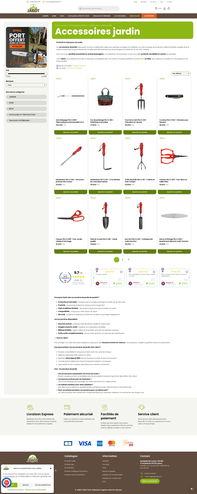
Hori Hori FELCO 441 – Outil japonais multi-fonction (139, 240)
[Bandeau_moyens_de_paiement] (98, 443)
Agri (11, 103)
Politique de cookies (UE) (111, 478)
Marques (144, 2)
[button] (51, 468)
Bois (11, 109)
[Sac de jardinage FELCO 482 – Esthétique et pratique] (105, 97)
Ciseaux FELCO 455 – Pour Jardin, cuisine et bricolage (69, 240)
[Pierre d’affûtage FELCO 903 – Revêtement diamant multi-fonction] (174, 216)
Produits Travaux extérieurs (75, 475)
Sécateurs (71, 68)
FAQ (161, 2)
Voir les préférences (43, 485)
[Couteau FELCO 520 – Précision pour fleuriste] (174, 97)
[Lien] (164, 8)
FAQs (104, 468)
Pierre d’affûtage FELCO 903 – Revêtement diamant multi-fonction (173, 240)
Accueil (57, 25)
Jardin (12, 97)
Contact (169, 2)
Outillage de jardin (79, 66)
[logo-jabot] (33, 8)
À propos (153, 2)
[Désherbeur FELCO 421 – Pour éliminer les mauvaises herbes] (105, 156)
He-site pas (117, 490)
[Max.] (45, 73)
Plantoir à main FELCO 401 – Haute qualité (103, 240)
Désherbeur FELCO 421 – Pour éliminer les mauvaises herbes (105, 180)
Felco (142, 59)
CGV (104, 481)
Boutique (64, 25)
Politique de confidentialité (35, 489)
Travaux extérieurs (19, 120)
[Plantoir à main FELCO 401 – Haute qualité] (105, 216)
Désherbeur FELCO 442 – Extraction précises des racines (70, 180)
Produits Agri (69, 464)
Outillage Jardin (94, 25)
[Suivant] (128, 259)
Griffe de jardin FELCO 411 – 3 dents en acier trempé (140, 180)
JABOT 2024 (82, 490)
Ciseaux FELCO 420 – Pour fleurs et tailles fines (173, 180)
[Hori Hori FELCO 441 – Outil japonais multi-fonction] (140, 216)
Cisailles (79, 68)
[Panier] (168, 8)
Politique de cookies (16, 489)
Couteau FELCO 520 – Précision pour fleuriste (173, 121)
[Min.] (7, 73)
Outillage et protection (22, 115)
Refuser (26, 485)
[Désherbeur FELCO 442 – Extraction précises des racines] (71, 156)
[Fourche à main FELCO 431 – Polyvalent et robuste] (140, 97)
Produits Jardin (70, 461)
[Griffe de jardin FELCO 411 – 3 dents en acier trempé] (140, 156)
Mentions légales (108, 471)
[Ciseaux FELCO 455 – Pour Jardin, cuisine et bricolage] (71, 216)
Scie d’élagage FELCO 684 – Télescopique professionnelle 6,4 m (70, 121)
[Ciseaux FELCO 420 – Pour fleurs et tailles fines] (174, 156)
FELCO (59, 79)
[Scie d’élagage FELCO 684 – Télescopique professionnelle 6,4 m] (71, 97)
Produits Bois (69, 468)
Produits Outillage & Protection (78, 25)
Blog (135, 2)
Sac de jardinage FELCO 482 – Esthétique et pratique (102, 121)
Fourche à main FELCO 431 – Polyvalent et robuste (136, 121)
